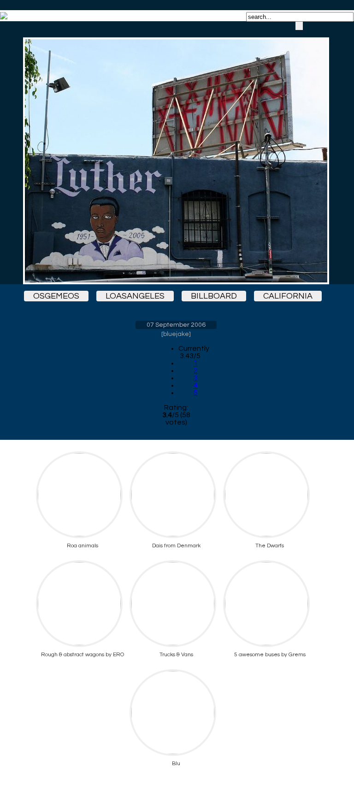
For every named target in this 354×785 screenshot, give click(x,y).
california (288, 296)
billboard (214, 296)
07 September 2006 (176, 325)
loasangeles (135, 296)
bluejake (176, 334)
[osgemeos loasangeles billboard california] (176, 152)
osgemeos (56, 296)
